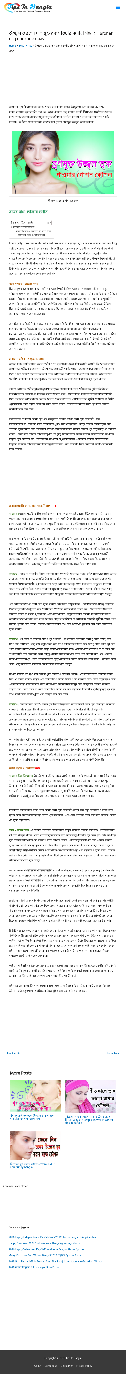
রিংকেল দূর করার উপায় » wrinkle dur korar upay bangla (32, 1166)
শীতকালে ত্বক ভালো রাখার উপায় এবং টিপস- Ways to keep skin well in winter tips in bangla (89, 1120)
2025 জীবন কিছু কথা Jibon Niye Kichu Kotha (34, 1267)
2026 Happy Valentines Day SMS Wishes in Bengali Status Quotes (46, 1249)
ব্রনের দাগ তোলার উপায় (23, 227)
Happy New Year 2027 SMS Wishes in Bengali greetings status (44, 1243)
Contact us (51, 1366)
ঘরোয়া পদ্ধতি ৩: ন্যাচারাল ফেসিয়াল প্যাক (34, 231)
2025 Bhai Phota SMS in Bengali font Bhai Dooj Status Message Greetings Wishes (56, 1261)
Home (12, 46)
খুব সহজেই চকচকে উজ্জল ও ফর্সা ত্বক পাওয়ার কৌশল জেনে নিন (32, 1117)
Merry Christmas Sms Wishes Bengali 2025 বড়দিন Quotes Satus (45, 1255)
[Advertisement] (63, 80)
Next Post (114, 1053)
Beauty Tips (25, 46)
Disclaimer (67, 1366)
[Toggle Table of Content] (47, 222)
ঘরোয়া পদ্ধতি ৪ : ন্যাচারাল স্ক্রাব (33, 235)
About (37, 1366)
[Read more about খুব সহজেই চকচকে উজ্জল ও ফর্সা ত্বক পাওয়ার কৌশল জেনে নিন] (35, 1095)
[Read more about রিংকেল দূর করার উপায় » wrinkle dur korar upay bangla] (35, 1145)
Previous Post (13, 1053)
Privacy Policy (84, 1366)
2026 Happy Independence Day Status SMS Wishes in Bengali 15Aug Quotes (52, 1237)
